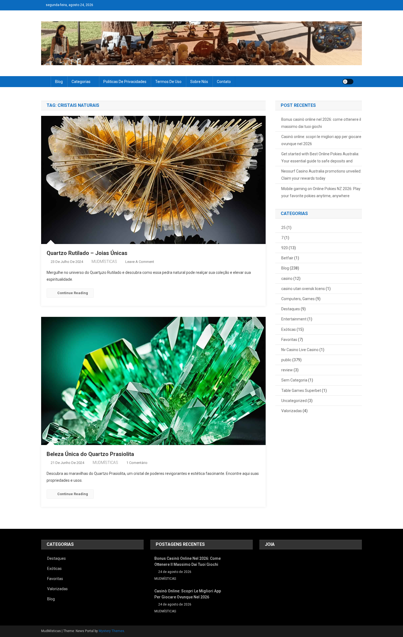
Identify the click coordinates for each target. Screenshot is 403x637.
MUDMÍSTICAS (104, 261)
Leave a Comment (139, 262)
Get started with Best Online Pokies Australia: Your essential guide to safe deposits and (320, 157)
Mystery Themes (111, 631)
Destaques (290, 309)
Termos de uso (168, 81)
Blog (59, 81)
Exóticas (288, 329)
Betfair (287, 258)
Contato (224, 81)
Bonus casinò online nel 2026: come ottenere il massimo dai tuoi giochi (321, 123)
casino (287, 278)
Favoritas (289, 339)
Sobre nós (199, 81)
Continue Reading (72, 293)
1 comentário (136, 463)
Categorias (81, 81)
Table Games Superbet (301, 390)
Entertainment (293, 319)
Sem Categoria (294, 380)
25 (283, 227)
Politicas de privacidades (124, 81)
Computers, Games (298, 299)
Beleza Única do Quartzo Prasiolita (90, 454)
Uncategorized (294, 400)
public (286, 360)
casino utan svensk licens (303, 288)
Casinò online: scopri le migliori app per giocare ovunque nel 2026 (321, 140)
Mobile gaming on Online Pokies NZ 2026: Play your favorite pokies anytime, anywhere (321, 192)
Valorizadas (291, 411)
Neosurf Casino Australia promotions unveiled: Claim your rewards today (321, 174)
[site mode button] (347, 81)
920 (284, 248)
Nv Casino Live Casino (300, 350)
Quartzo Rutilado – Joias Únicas (87, 253)
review (287, 370)
